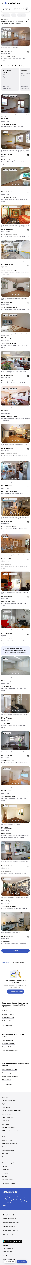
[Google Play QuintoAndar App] (8, 1241)
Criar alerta (23, 1261)
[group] (15, 45)
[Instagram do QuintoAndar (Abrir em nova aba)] (7, 1215)
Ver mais (15, 950)
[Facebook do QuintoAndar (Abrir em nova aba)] (4, 1215)
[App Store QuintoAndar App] (17, 1241)
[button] (10, 79)
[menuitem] (5, 963)
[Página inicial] (13, 3)
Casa (13, 15)
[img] (15, 36)
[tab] (5, 15)
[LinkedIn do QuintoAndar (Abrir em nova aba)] (14, 1215)
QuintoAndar (5, 962)
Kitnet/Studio (21, 15)
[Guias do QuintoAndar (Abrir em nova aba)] (10, 1215)
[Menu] (2, 3)
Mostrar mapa (11, 1261)
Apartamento (6, 15)
